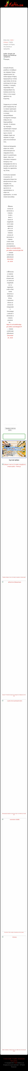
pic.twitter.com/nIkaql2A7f (14, 326)
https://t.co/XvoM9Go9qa (13, 324)
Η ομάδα (14, 1058)
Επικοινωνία (21, 1058)
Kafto (15, 1062)
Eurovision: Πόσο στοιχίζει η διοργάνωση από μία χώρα (14, 932)
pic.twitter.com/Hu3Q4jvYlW (14, 250)
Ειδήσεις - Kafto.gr (14, 4)
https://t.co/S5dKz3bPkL (13, 248)
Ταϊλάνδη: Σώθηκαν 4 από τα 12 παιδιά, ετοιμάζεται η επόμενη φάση (14, 577)
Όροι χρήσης (13, 1060)
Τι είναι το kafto (7, 1058)
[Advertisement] (14, 24)
